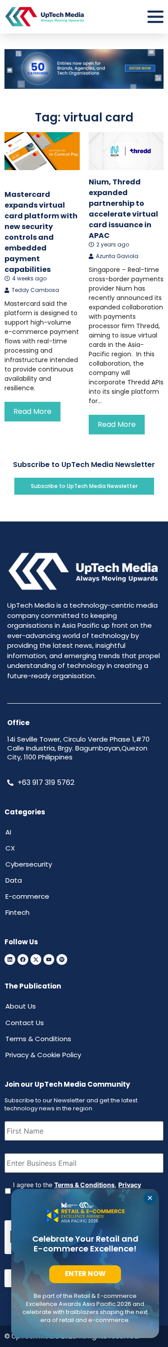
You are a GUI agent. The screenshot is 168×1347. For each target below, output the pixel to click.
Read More (32, 411)
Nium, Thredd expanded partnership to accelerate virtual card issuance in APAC (123, 209)
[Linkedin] (9, 959)
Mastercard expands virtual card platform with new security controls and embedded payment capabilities (41, 232)
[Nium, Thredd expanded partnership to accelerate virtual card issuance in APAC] (126, 151)
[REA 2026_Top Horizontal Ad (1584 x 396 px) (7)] (84, 86)
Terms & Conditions (84, 1185)
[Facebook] (22, 959)
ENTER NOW (85, 1273)
